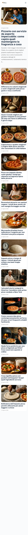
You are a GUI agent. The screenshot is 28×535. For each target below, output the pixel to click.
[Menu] (25, 2)
